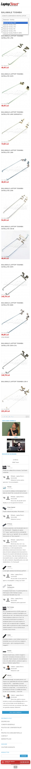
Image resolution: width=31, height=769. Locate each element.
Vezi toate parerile (15, 712)
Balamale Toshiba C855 (9, 23)
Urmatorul (13, 417)
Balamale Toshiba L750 (9, 27)
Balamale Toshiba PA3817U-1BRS (12, 33)
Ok (15, 767)
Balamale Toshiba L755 (9, 31)
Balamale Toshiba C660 (9, 25)
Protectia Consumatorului (11, 733)
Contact (4, 736)
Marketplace (6, 739)
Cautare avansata (8, 747)
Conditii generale (8, 724)
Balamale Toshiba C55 (9, 29)
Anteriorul (3, 417)
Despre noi (5, 721)
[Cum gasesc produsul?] (11, 429)
